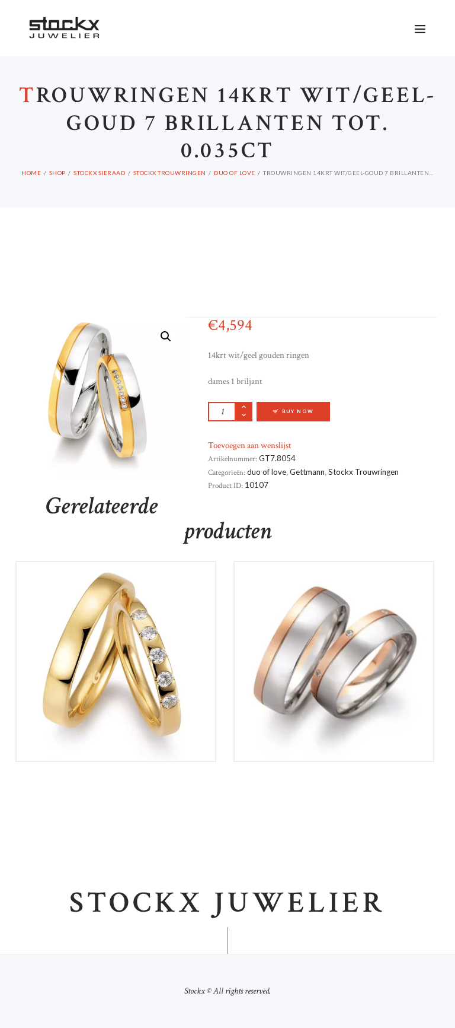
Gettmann (307, 472)
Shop (57, 172)
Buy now (298, 411)
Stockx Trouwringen (169, 172)
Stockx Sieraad (99, 172)
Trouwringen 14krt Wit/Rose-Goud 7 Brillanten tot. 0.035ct (334, 588)
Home (31, 172)
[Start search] (342, 17)
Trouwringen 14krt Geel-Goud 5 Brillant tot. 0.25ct (116, 588)
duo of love (234, 172)
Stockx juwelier (227, 903)
